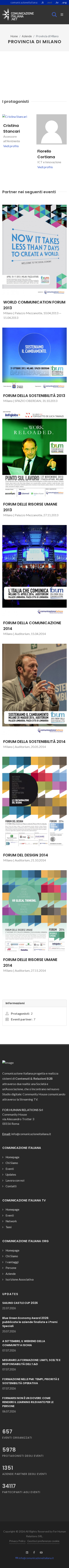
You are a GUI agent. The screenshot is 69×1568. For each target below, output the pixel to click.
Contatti (11, 1186)
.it (42, 2)
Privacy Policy (17, 1541)
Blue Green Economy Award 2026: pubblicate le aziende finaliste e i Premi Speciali (30, 1322)
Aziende (27, 36)
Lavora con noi (15, 1180)
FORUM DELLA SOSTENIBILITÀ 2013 (34, 395)
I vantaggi (12, 1262)
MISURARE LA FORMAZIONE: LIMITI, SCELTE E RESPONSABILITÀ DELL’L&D (31, 1362)
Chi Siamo (12, 1163)
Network (11, 1221)
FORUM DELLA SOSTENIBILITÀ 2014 (34, 741)
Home (14, 36)
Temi (9, 1227)
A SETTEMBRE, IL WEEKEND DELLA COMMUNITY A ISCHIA (23, 1343)
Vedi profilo (11, 146)
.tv (56, 2)
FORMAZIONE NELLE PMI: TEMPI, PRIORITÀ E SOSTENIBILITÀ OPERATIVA (30, 1381)
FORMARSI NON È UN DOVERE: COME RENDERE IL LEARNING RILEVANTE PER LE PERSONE (27, 1402)
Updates (11, 1174)
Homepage (12, 1157)
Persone (11, 1267)
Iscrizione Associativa (20, 1279)
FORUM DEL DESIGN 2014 (25, 855)
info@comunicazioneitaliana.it (36, 1558)
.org (64, 2)
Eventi (10, 1168)
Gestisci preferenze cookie (43, 1541)
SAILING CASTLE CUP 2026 (20, 1303)
